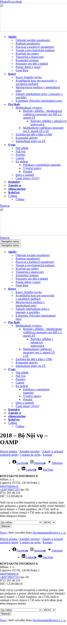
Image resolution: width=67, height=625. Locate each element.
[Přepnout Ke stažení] (65, 386)
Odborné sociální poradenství (33, 40)
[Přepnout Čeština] (65, 423)
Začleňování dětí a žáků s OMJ (34, 134)
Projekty (20, 154)
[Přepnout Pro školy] (65, 322)
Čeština (20, 199)
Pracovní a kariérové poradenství (35, 46)
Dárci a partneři (25, 174)
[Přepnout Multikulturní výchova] (65, 325)
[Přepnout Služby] (65, 252)
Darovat (4, 205)
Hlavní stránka (8, 451)
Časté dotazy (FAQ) (27, 178)
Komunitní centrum (27, 60)
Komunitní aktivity (27, 137)
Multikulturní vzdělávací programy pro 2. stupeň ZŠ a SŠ (43, 129)
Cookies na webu (30, 454)
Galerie (20, 158)
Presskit (27, 171)
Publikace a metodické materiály (42, 164)
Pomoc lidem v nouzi (28, 67)
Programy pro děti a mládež (32, 63)
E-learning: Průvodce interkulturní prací (39, 100)
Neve (3, 532)
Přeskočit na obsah (11, 1)
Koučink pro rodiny (27, 53)
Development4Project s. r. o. (49, 532)
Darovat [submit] (5, 526)
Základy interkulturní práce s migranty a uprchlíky (39, 95)
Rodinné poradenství (28, 43)
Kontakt (47, 454)
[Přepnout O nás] (65, 369)
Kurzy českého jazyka (29, 77)
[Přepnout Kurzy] (65, 289)
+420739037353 (10, 489)
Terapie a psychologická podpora (35, 50)
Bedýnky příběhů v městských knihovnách (48, 122)
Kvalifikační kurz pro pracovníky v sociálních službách (36, 82)
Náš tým (20, 151)
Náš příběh (22, 148)
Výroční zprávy (32, 168)
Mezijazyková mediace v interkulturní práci (38, 89)
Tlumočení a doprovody (30, 57)
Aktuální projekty (29, 451)
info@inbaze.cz (9, 486)
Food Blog (22, 70)
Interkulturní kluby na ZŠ (30, 141)
